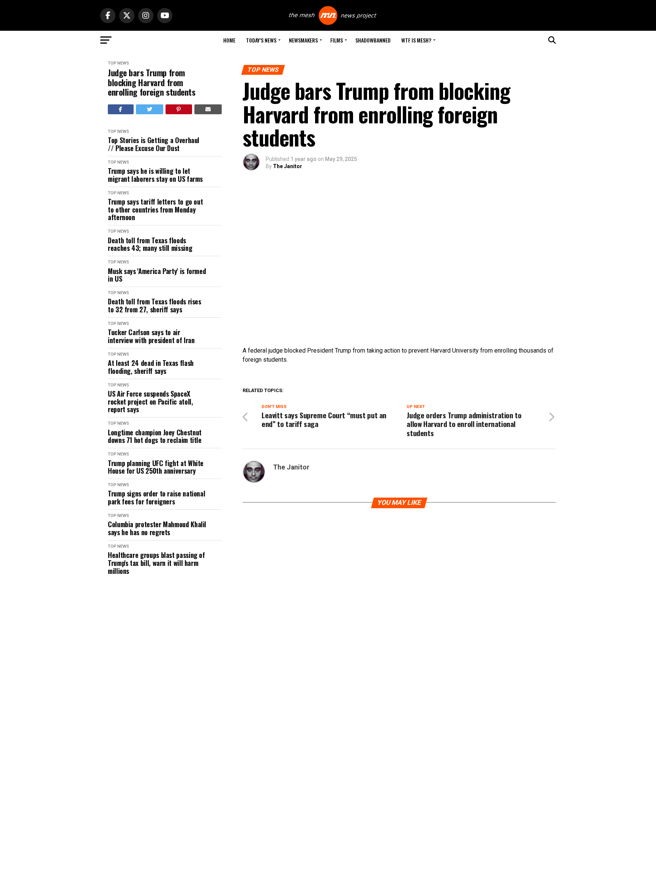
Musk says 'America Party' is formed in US (157, 275)
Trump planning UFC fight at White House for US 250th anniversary (155, 467)
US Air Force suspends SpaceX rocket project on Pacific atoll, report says (150, 401)
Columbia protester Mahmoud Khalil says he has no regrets (157, 528)
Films (336, 40)
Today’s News (261, 40)
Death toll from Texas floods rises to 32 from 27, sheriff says (154, 305)
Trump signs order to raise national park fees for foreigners (156, 497)
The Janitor (287, 166)
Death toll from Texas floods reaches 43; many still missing (150, 244)
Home (229, 40)
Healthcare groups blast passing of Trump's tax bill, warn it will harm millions (156, 563)
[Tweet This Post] (150, 109)
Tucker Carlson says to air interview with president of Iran (151, 336)
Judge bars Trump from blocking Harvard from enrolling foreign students (152, 82)
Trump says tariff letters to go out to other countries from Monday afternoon (155, 209)
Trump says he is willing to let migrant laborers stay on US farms (155, 175)
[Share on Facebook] (121, 109)
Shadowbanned (373, 40)
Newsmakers (303, 40)
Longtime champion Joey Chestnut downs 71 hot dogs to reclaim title (155, 436)
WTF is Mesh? (416, 40)
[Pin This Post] (179, 109)
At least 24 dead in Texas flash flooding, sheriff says (151, 367)
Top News (118, 63)
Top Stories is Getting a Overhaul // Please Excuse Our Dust (153, 144)
